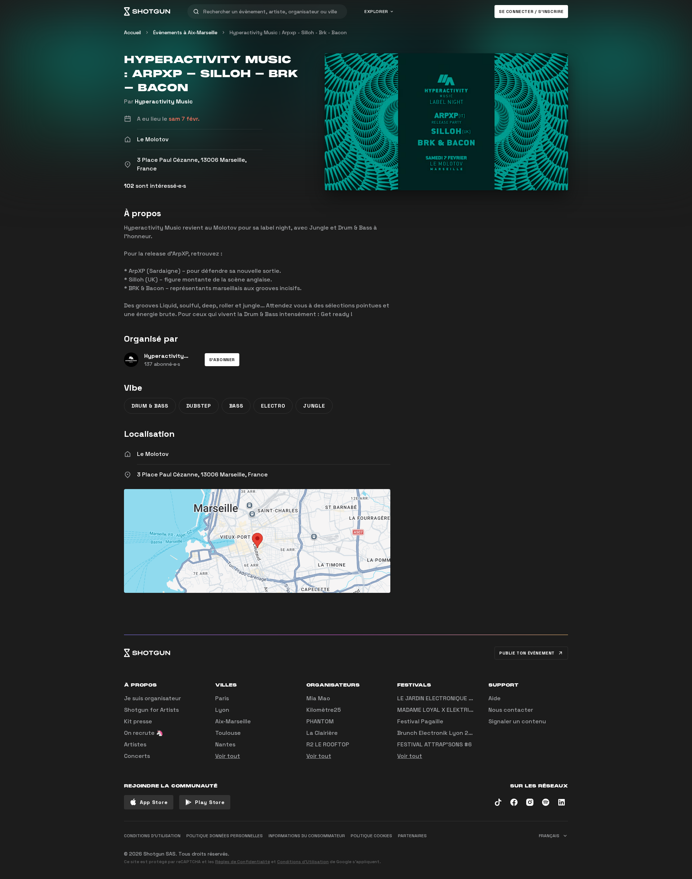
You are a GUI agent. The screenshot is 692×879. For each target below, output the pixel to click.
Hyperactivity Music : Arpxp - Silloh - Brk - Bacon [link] (288, 32)
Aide (494, 698)
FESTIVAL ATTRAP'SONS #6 (434, 744)
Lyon (222, 710)
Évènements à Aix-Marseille (185, 32)
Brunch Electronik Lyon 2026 (438, 733)
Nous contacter (510, 710)
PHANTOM (320, 721)
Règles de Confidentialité (242, 862)
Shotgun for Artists (151, 710)
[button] (222, 359)
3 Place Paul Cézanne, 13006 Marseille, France (202, 474)
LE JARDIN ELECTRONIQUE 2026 (440, 698)
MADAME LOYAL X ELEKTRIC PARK (442, 710)
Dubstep (198, 406)
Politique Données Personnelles (224, 836)
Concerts (137, 756)
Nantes (225, 744)
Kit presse (138, 721)
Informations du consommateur (307, 836)
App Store (154, 802)
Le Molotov (153, 454)
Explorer (376, 11)
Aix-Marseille (233, 721)
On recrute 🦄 (143, 733)
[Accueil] (147, 11)
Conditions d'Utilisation (303, 862)
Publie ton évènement (527, 653)
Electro (273, 406)
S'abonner (222, 360)
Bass (236, 406)
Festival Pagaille (420, 721)
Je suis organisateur (152, 698)
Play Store (210, 802)
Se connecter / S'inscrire (531, 11)
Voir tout (227, 756)
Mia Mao (318, 698)
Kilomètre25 (323, 710)
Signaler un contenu (517, 721)
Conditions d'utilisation (152, 836)
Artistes (135, 744)
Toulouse (228, 733)
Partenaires (412, 836)
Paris (222, 698)
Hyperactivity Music (164, 101)
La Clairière (322, 733)
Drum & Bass (150, 406)
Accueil (132, 32)
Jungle (314, 406)
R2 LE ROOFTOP (327, 744)
